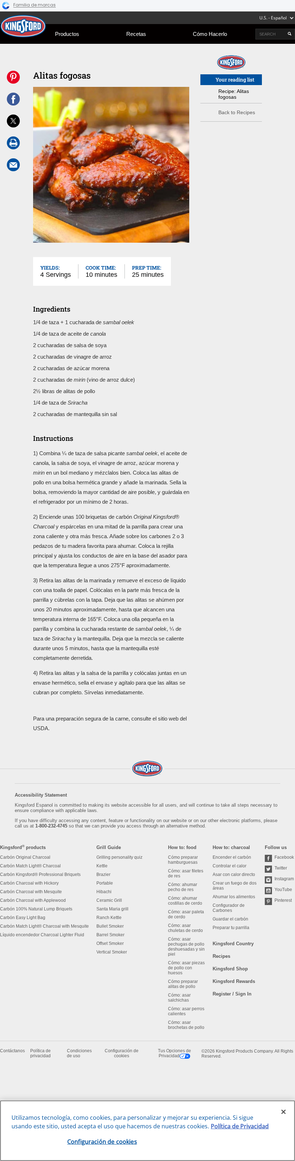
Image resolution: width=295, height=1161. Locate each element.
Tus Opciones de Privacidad (174, 1053)
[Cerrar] (283, 1112)
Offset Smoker (110, 943)
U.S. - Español (273, 18)
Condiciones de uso (79, 1053)
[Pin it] (13, 77)
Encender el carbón (232, 857)
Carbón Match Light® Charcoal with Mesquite (44, 926)
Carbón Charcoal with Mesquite (31, 891)
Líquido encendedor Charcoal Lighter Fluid (42, 934)
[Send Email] (13, 164)
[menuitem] (67, 34)
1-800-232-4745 (51, 826)
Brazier (103, 874)
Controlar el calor (229, 865)
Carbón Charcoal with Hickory (29, 883)
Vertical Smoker (111, 952)
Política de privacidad (40, 1053)
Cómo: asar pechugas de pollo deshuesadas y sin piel (186, 947)
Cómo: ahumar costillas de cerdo (185, 901)
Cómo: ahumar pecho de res (182, 887)
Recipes (221, 956)
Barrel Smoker (110, 934)
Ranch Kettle (109, 917)
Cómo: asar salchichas (179, 998)
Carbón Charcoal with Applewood (33, 900)
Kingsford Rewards (234, 981)
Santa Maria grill (112, 908)
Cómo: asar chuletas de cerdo (185, 928)
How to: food (182, 847)
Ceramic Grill (109, 900)
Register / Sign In (232, 994)
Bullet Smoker (110, 926)
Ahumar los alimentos (234, 896)
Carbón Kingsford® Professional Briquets (40, 874)
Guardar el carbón (230, 919)
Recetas (136, 34)
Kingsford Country (233, 943)
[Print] (13, 142)
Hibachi (104, 891)
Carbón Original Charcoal (25, 857)
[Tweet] (13, 121)
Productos (67, 34)
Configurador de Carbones (229, 908)
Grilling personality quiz (119, 857)
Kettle (102, 865)
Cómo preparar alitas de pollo (183, 984)
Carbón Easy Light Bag (22, 917)
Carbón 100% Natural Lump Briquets (36, 908)
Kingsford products (23, 847)
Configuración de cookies (122, 1053)
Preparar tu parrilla (231, 927)
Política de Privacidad (240, 1126)
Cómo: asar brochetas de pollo (186, 1025)
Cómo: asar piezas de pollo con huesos (186, 967)
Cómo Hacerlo (210, 34)
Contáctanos (12, 1050)
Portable (104, 883)
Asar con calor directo (234, 874)
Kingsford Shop (230, 968)
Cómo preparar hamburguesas (183, 860)
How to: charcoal (231, 847)
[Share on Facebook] (13, 99)
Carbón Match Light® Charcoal (30, 865)
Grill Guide (108, 847)
